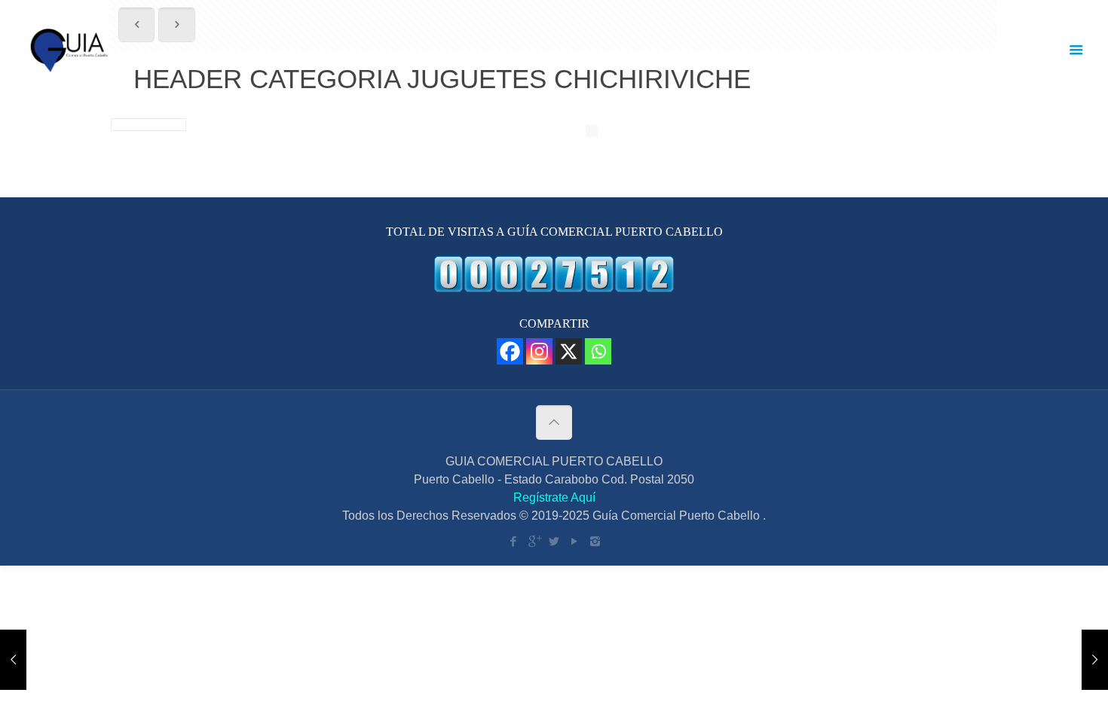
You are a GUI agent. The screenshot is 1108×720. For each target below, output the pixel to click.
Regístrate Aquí (554, 497)
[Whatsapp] (598, 351)
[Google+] (534, 541)
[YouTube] (575, 541)
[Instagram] (539, 351)
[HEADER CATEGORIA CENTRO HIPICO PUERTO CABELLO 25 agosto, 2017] (1064, 660)
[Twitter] (554, 541)
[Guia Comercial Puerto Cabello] (71, 50)
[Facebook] (510, 351)
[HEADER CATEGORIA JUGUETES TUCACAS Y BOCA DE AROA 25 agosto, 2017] (43, 660)
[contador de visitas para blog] (554, 288)
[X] (569, 351)
